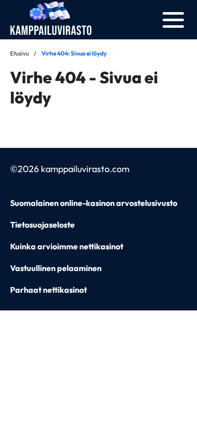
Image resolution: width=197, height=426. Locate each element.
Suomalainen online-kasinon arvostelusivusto (93, 203)
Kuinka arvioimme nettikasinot (66, 246)
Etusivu (19, 53)
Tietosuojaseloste (42, 225)
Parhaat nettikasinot (48, 290)
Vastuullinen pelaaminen (56, 268)
